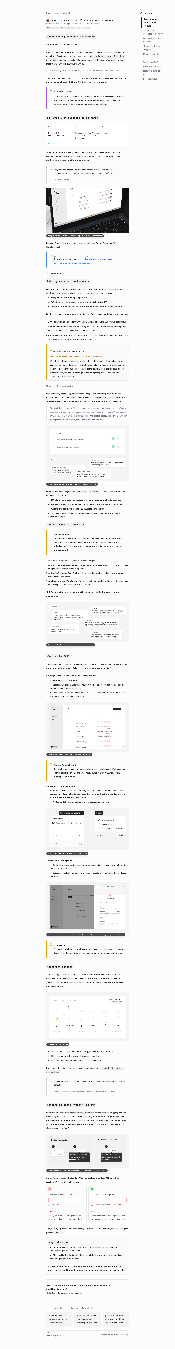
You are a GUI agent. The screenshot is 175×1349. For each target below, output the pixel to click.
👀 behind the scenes (109, 1334)
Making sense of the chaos (150, 56)
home (48, 13)
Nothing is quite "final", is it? (153, 73)
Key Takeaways (150, 79)
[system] (120, 1334)
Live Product (54, 143)
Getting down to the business (152, 40)
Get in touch (52, 1293)
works (56, 13)
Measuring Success (152, 66)
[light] (127, 1334)
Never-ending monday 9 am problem (150, 22)
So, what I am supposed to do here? (153, 32)
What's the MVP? (150, 62)
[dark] (123, 1334)
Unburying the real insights (152, 48)
